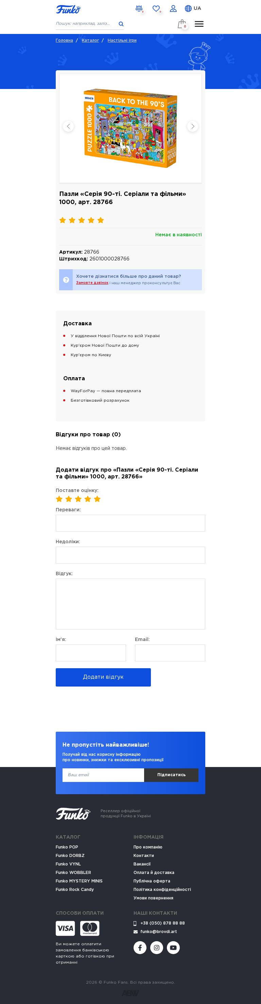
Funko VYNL (68, 864)
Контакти (144, 856)
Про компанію (148, 847)
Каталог (90, 40)
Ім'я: (61, 640)
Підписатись (171, 775)
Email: (142, 640)
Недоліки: (68, 542)
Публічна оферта (152, 881)
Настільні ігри (122, 40)
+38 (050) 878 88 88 (162, 923)
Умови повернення (153, 898)
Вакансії (142, 864)
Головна (64, 40)
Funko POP (67, 847)
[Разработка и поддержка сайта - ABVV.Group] (130, 993)
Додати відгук (103, 677)
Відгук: (64, 574)
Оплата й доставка (154, 873)
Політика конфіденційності (162, 890)
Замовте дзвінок (92, 283)
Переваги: (68, 510)
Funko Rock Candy (75, 890)
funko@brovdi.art (158, 932)
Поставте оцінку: (77, 491)
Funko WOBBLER (73, 873)
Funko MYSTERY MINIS (79, 881)
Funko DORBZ (70, 856)
